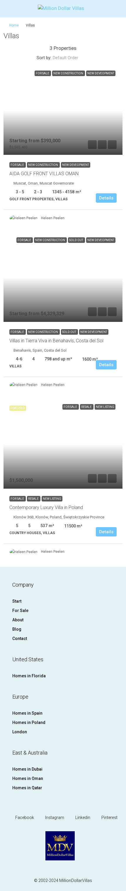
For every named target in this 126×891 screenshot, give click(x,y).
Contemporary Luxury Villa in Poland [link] (46, 507)
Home (14, 25)
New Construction (43, 164)
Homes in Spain (27, 713)
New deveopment (75, 164)
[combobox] (70, 58)
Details (106, 198)
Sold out (69, 332)
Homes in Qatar (27, 787)
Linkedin (82, 817)
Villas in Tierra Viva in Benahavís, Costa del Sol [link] (56, 340)
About (17, 620)
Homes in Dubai (27, 769)
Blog (16, 629)
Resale (33, 498)
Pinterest (109, 817)
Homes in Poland (28, 722)
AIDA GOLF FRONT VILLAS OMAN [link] (44, 173)
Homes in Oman (27, 778)
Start (16, 601)
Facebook (24, 817)
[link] (63, 110)
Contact (19, 638)
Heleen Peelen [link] (52, 218)
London (19, 731)
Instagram (54, 817)
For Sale (18, 164)
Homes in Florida (29, 675)
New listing (52, 498)
